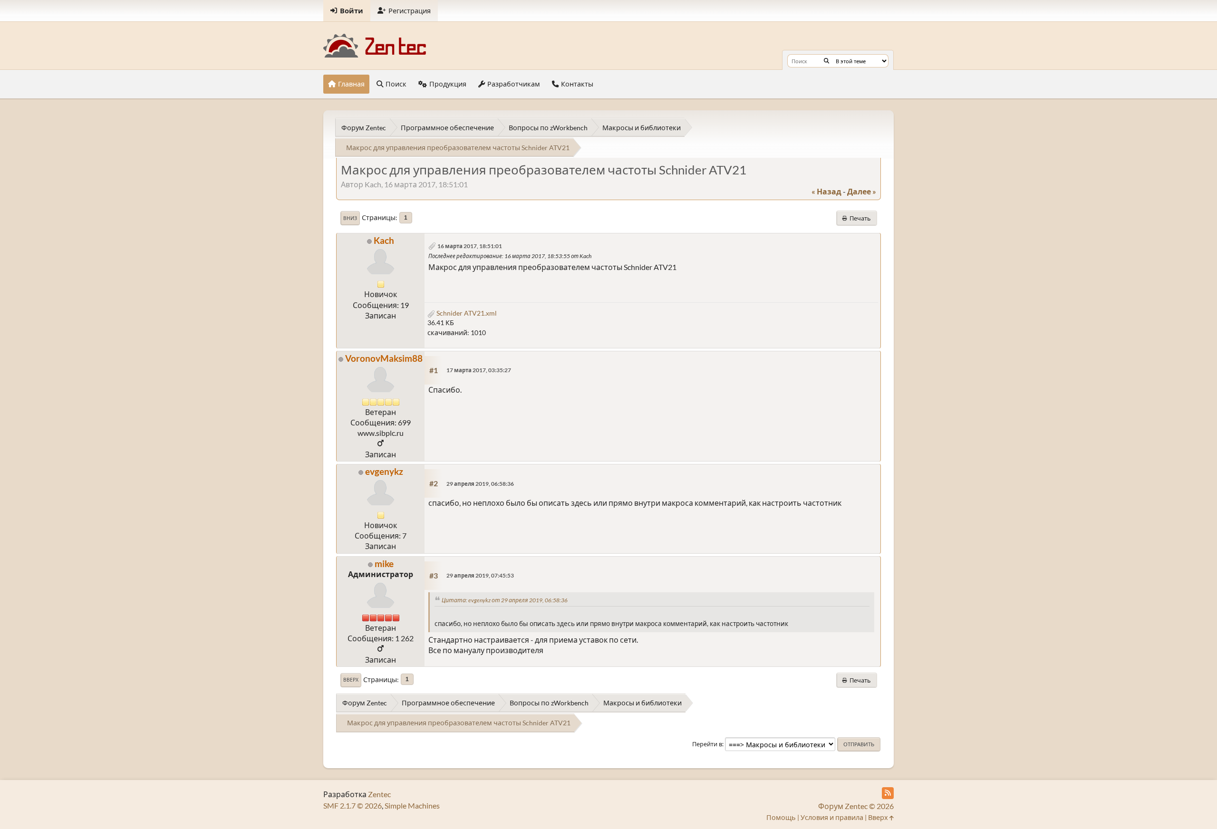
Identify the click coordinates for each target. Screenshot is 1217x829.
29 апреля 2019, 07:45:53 (480, 575)
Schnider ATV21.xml (466, 313)
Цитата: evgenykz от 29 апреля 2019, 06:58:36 (505, 600)
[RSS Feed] (888, 793)
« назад (826, 191)
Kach (384, 240)
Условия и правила (832, 817)
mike (384, 563)
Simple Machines (412, 805)
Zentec (379, 794)
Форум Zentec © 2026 (856, 805)
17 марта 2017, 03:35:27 (478, 370)
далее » (861, 191)
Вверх (350, 680)
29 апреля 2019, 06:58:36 (480, 484)
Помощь (781, 817)
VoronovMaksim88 (384, 358)
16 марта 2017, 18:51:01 (469, 246)
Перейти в (707, 744)
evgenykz (384, 471)
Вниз (350, 218)
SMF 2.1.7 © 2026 (352, 805)
